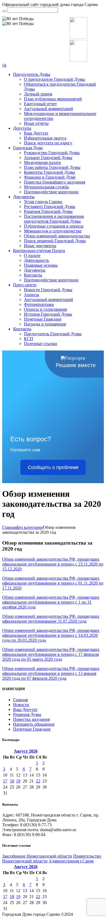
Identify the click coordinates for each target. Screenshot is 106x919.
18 (12, 781)
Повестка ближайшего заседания (54, 182)
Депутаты (22, 128)
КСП (28, 338)
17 (5, 781)
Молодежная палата (42, 162)
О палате (32, 255)
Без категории (30, 527)
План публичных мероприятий (53, 99)
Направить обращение (34, 724)
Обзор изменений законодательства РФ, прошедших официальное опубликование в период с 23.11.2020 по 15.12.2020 (52, 564)
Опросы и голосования (45, 309)
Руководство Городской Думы (52, 152)
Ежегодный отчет (40, 103)
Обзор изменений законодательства (57, 236)
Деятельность (36, 260)
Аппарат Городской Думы (48, 157)
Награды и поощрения (45, 324)
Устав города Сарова (43, 201)
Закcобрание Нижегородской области (37, 856)
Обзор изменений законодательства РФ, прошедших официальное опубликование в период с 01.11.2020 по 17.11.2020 (52, 583)
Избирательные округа (45, 138)
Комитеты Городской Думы (49, 172)
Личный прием (38, 94)
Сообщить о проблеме (53, 467)
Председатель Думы (31, 74)
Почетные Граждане (42, 319)
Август (26, 751)
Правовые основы (41, 265)
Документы (24, 196)
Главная (9, 527)
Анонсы (31, 294)
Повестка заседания (31, 719)
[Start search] (4, 11)
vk (4, 65)
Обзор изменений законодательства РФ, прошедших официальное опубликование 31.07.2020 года (50, 618)
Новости (21, 704)
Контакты (33, 275)
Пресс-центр (24, 284)
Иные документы (40, 245)
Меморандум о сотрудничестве (53, 231)
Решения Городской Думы (48, 211)
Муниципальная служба (46, 187)
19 (18, 781)
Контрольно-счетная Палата (39, 250)
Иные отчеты (36, 123)
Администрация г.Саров (71, 861)
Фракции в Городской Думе (50, 177)
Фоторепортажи (39, 304)
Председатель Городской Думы (53, 333)
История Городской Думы (48, 314)
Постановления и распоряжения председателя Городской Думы (54, 218)
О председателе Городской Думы (54, 79)
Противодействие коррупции (51, 192)
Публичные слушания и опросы (53, 226)
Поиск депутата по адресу (48, 143)
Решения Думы (27, 714)
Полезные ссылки (40, 343)
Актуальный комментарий (48, 108)
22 (38, 781)
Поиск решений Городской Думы (55, 240)
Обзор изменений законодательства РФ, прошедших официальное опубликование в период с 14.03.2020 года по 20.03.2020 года (50, 635)
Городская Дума (28, 147)
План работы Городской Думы (52, 167)
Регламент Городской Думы (49, 206)
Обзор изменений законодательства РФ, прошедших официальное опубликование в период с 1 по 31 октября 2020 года (50, 602)
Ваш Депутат (36, 133)
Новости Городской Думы (48, 289)
